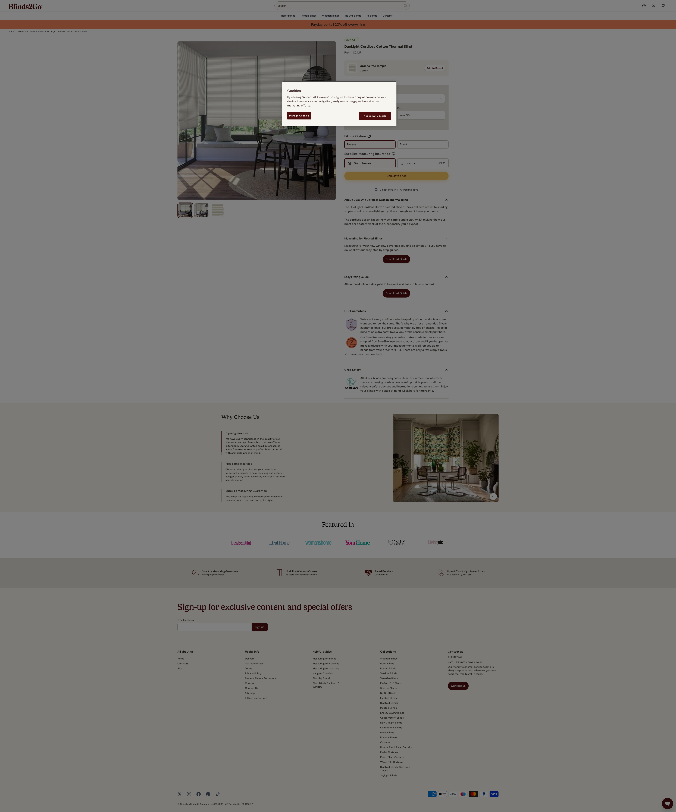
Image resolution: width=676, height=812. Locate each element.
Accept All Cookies (375, 115)
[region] (339, 103)
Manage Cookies (299, 115)
